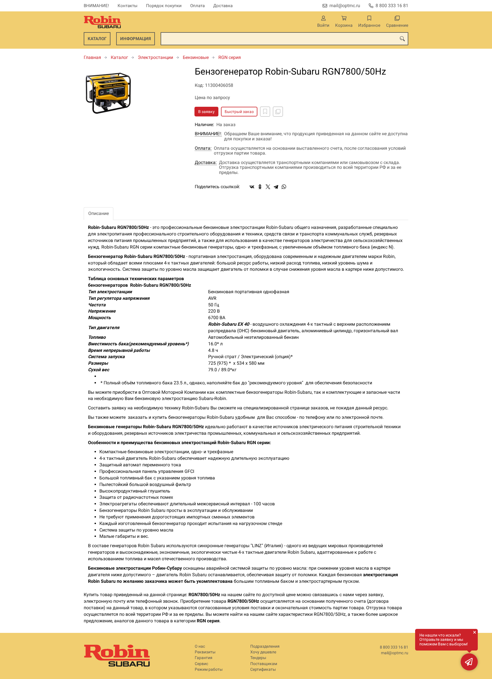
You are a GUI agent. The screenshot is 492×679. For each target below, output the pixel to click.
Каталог (97, 38)
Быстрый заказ (239, 111)
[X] (268, 186)
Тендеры (258, 658)
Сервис (201, 664)
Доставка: (206, 162)
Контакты (128, 5)
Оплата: (203, 148)
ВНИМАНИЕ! (96, 5)
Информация (135, 38)
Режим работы (209, 669)
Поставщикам (263, 664)
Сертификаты (263, 669)
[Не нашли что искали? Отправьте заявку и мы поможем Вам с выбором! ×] (469, 661)
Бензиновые (196, 57)
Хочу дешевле (263, 652)
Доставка (223, 5)
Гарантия (203, 658)
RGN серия (229, 57)
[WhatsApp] (283, 186)
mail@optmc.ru (344, 5)
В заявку (206, 111)
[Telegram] (275, 186)
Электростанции (155, 57)
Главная (92, 57)
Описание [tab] (98, 213)
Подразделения (265, 646)
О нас (200, 646)
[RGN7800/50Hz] (135, 92)
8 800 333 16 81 (392, 5)
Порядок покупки (164, 5)
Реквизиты (205, 652)
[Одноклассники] (260, 186)
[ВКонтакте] (252, 186)
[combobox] (284, 38)
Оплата (197, 5)
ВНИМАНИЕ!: (208, 133)
